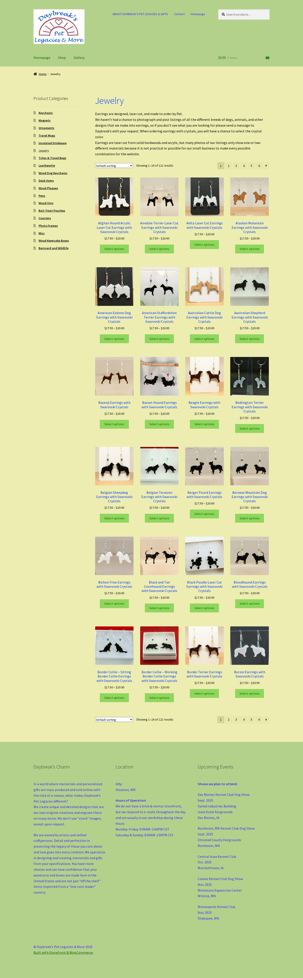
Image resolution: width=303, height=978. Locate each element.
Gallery (79, 57)
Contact (179, 14)
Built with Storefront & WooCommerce (63, 952)
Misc (42, 233)
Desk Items (46, 181)
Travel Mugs (47, 135)
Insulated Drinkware (53, 143)
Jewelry (44, 151)
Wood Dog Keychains (53, 173)
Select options (114, 249)
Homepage (198, 14)
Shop (62, 57)
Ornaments (46, 128)
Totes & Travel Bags (52, 158)
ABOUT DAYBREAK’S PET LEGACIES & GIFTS (140, 14)
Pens (42, 196)
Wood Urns (46, 203)
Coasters (45, 218)
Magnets (45, 120)
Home (43, 74)
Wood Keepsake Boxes (54, 241)
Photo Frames (48, 226)
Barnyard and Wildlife (54, 248)
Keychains (46, 113)
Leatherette (47, 165)
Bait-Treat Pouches (52, 211)
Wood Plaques (48, 188)
